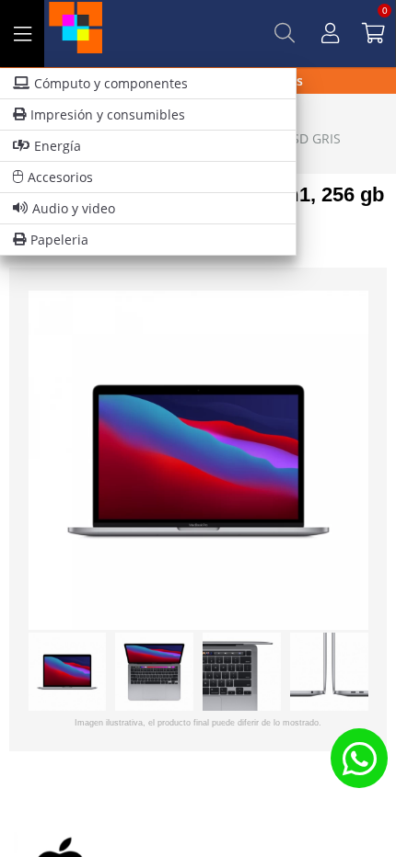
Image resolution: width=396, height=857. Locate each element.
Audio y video (73, 208)
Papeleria (59, 239)
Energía (57, 145)
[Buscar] (285, 33)
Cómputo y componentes (111, 83)
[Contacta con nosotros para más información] (359, 758)
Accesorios (60, 177)
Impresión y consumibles (107, 114)
